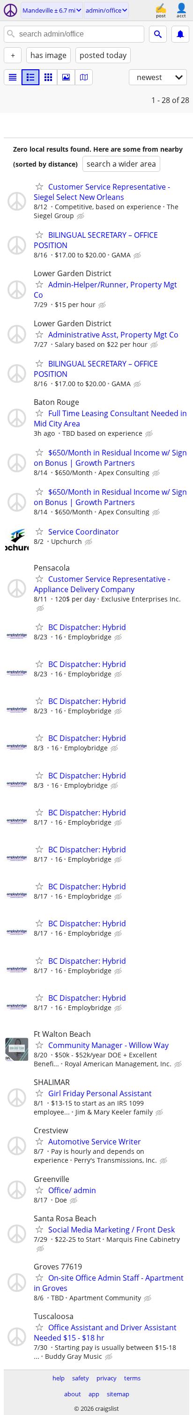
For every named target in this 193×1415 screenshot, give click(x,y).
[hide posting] (81, 216)
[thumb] (30, 77)
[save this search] (180, 34)
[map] (84, 77)
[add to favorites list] (39, 186)
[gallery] (66, 77)
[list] (13, 77)
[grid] (48, 77)
